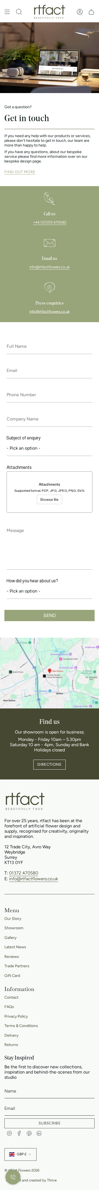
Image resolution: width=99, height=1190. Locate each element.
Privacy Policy (16, 1016)
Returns (11, 1044)
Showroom (13, 928)
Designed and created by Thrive (31, 1180)
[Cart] (91, 12)
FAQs (9, 1006)
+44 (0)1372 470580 (49, 222)
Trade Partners (16, 966)
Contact (11, 997)
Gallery (10, 937)
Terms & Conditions (21, 1025)
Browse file (49, 499)
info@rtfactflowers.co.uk (49, 267)
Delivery (11, 1035)
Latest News (15, 947)
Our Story (12, 918)
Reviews (11, 956)
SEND (49, 615)
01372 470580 (23, 873)
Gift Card (12, 975)
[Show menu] (7, 12)
